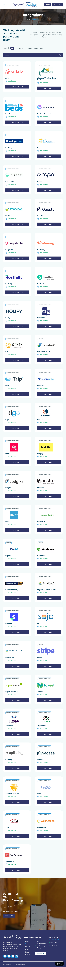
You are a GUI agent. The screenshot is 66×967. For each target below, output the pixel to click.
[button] (4, 5)
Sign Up (28, 955)
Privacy (27, 952)
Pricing (27, 946)
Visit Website (12, 81)
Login (48, 4)
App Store (53, 945)
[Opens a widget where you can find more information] (59, 964)
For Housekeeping (41, 942)
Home (28, 19)
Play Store (53, 943)
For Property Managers (41, 947)
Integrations (29, 944)
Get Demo (57, 4)
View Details (17, 87)
